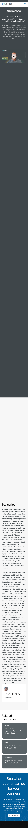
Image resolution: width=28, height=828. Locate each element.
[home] (7, 4)
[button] (24, 4)
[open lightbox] (14, 56)
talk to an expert (14, 815)
